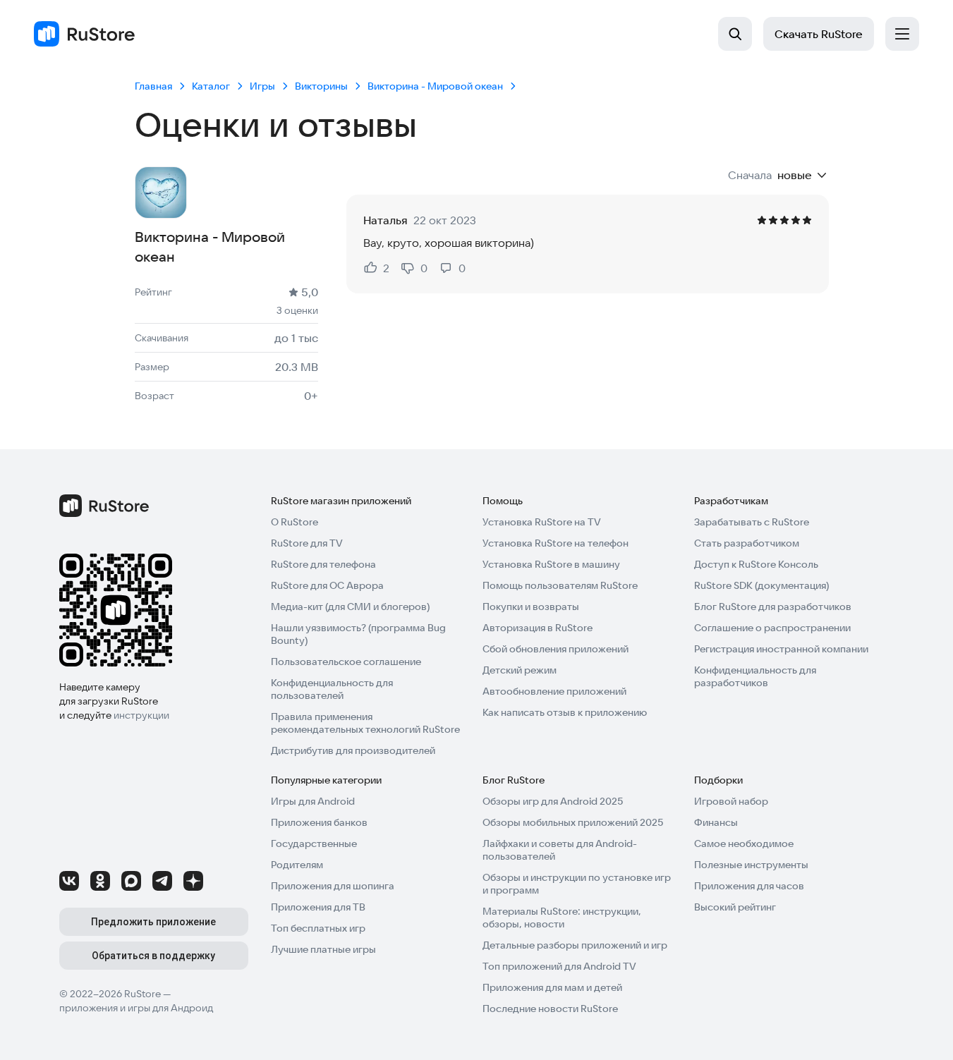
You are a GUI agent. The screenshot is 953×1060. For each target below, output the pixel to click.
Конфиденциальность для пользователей (332, 689)
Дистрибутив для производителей (353, 750)
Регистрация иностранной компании (781, 648)
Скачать (819, 34)
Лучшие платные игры (323, 949)
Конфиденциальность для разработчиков (755, 676)
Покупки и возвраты (530, 606)
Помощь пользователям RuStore (560, 585)
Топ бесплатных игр (318, 928)
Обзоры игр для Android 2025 (552, 801)
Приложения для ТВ (318, 907)
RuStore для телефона (323, 564)
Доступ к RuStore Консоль (756, 564)
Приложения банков (319, 822)
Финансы (716, 822)
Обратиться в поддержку (153, 955)
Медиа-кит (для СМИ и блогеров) (350, 606)
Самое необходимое (744, 843)
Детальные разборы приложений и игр (574, 945)
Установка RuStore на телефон (555, 543)
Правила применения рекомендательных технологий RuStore (365, 723)
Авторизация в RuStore (537, 627)
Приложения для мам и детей (552, 987)
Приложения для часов (749, 885)
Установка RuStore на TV (541, 522)
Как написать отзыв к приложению (564, 712)
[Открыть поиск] (735, 34)
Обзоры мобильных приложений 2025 (572, 822)
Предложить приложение (153, 921)
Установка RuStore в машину (551, 564)
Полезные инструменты (751, 864)
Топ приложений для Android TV (559, 966)
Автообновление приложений (554, 691)
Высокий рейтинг (735, 907)
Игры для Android (313, 801)
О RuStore (294, 522)
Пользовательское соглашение (346, 661)
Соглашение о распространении (772, 627)
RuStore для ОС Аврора (327, 585)
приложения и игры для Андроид (136, 1007)
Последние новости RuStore (550, 1008)
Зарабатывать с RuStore (751, 522)
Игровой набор (731, 801)
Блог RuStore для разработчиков (772, 606)
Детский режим (519, 670)
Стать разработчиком (746, 543)
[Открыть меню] (902, 34)
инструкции (141, 715)
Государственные (314, 843)
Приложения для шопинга (332, 885)
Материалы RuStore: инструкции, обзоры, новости (561, 917)
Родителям (297, 864)
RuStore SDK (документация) (761, 585)
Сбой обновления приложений (555, 648)
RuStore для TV (307, 543)
